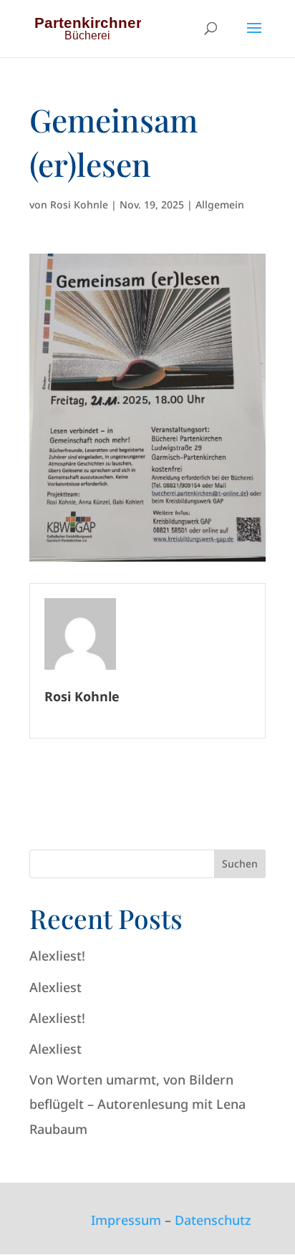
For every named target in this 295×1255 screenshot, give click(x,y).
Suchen (240, 863)
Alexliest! (57, 955)
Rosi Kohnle (79, 204)
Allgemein (219, 204)
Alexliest (55, 987)
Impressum (126, 1219)
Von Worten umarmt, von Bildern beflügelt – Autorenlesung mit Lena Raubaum (137, 1104)
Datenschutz (213, 1219)
